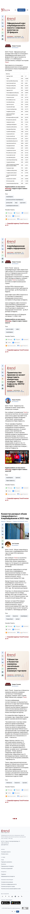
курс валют (23, 202)
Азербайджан (9, 196)
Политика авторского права (8, 886)
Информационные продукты (8, 876)
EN (12, 911)
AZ (15, 911)
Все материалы (15, 47)
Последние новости (5, 851)
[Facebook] (5, 896)
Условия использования (7, 882)
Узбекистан (9, 782)
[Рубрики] (27, 10)
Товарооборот (9, 619)
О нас (2, 859)
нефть (17, 329)
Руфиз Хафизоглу (10, 480)
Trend (6, 62)
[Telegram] (15, 896)
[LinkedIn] (18, 896)
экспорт (8, 616)
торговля (24, 782)
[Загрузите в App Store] (5, 902)
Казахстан (15, 616)
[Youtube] (12, 896)
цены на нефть (9, 329)
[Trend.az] (5, 10)
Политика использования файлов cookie (11, 888)
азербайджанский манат (12, 205)
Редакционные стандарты (7, 866)
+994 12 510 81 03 (5, 843)
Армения (18, 477)
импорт (18, 619)
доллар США (9, 202)
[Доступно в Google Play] (16, 902)
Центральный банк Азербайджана (14, 199)
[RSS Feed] (21, 896)
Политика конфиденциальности (9, 884)
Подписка (3, 874)
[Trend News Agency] (5, 831)
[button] (2, 16)
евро (16, 202)
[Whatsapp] (2, 896)
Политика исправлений (6, 868)
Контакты (3, 864)
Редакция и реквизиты (6, 862)
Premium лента (4, 854)
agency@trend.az (4, 844)
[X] (9, 896)
